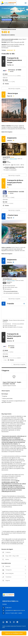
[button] (4, 110)
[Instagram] (14, 622)
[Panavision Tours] (8, 594)
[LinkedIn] (17, 622)
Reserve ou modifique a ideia (14, 633)
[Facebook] (7, 622)
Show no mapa (13, 158)
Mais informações (7, 132)
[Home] (3, 622)
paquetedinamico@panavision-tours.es (15, 610)
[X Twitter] (10, 622)
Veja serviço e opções (14, 88)
